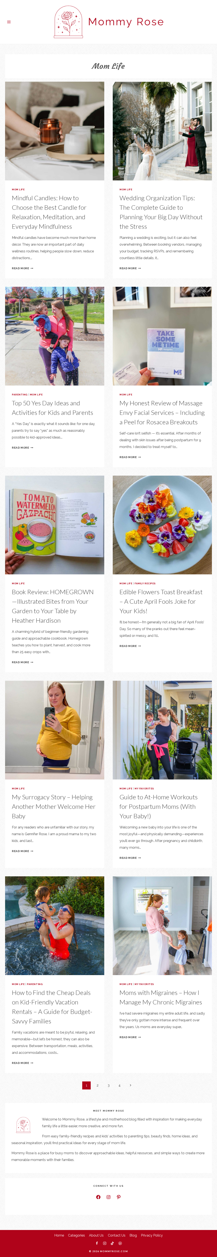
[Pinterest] (120, 1243)
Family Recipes (145, 583)
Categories (76, 1235)
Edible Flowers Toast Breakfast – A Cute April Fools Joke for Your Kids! (161, 601)
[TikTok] (112, 1243)
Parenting (20, 394)
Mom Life (18, 189)
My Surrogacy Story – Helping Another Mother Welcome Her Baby (54, 806)
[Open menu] (9, 22)
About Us (96, 1235)
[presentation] (54, 131)
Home (59, 1235)
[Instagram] (104, 1243)
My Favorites (144, 788)
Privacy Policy (152, 1235)
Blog (133, 1235)
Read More (22, 268)
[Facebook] (96, 1243)
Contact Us (116, 1235)
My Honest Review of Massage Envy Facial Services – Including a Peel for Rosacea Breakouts (162, 412)
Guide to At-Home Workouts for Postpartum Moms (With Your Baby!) (159, 806)
